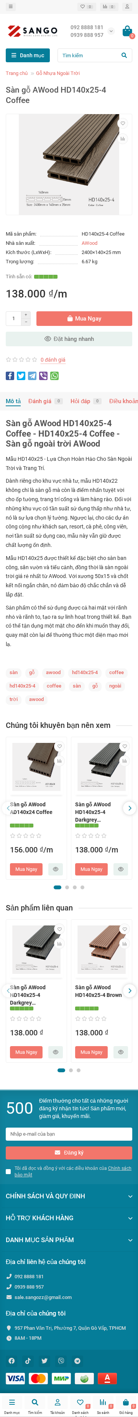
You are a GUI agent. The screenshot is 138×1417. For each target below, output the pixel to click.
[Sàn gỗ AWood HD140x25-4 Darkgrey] (101, 767)
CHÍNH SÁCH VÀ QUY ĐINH (45, 1196)
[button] (57, 887)
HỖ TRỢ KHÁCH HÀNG (40, 1218)
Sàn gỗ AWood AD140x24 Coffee (31, 808)
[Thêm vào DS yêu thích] (122, 123)
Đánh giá (44, 401)
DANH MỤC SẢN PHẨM (40, 1240)
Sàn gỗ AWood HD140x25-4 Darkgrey (93, 812)
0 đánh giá (53, 360)
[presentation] (8, 808)
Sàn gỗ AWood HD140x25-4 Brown (98, 991)
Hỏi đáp (85, 401)
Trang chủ (17, 73)
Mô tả (13, 401)
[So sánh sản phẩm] (122, 138)
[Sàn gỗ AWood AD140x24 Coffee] (36, 767)
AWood (89, 243)
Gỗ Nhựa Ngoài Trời (58, 73)
